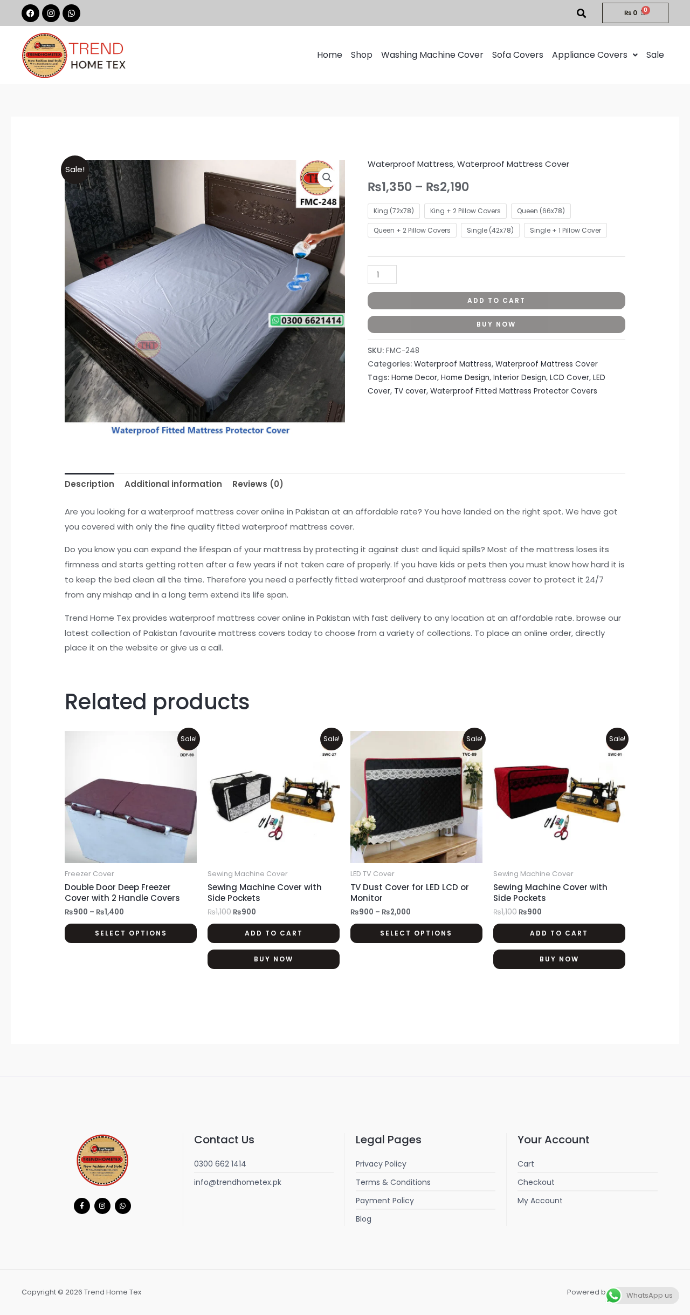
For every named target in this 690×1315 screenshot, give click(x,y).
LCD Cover (569, 377)
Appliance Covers (589, 55)
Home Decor (414, 377)
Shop (361, 55)
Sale (655, 55)
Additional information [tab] (173, 484)
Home (329, 55)
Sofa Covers (517, 55)
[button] (595, 55)
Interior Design (519, 377)
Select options (131, 933)
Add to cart (496, 300)
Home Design (465, 377)
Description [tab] (89, 484)
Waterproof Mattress (410, 164)
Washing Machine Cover (432, 55)
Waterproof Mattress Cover (513, 164)
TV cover (410, 391)
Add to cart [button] (274, 933)
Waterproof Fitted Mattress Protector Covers (513, 391)
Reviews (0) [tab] (258, 484)
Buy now (496, 324)
